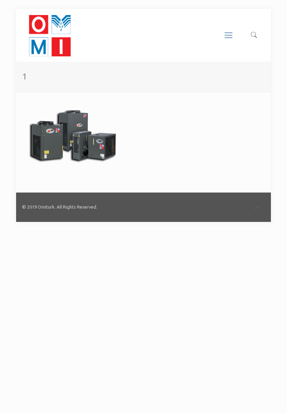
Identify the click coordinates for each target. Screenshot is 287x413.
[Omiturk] (50, 35)
